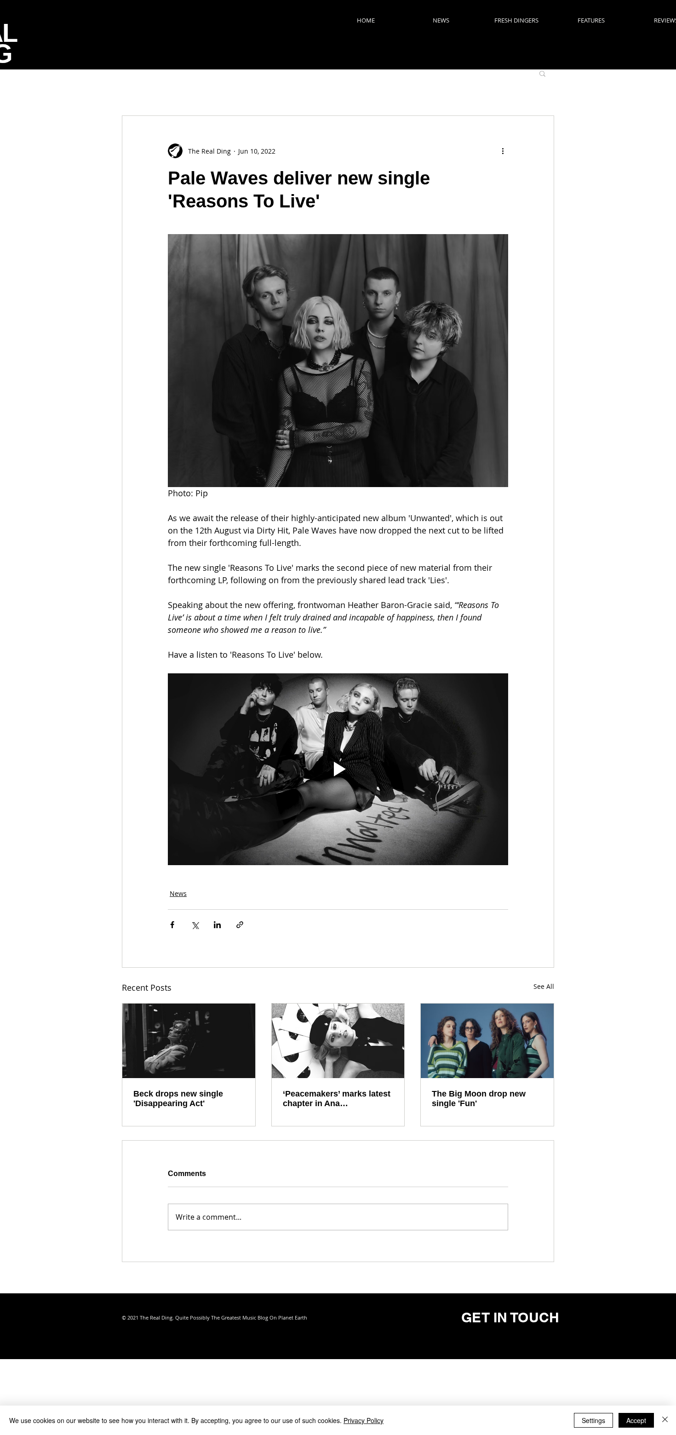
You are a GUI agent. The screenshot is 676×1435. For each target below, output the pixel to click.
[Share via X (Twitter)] (194, 924)
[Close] (664, 1420)
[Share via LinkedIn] (217, 924)
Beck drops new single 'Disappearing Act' (178, 1098)
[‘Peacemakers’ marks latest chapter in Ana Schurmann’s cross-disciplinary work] (338, 1041)
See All (543, 986)
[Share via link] (239, 924)
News (178, 893)
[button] (542, 73)
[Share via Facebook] (172, 924)
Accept (636, 1420)
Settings (593, 1420)
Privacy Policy (364, 1420)
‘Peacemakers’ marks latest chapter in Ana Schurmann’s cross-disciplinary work (336, 1098)
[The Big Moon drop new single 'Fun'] (487, 1041)
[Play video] (338, 769)
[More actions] (502, 150)
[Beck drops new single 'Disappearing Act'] (188, 1041)
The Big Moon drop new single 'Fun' (479, 1098)
